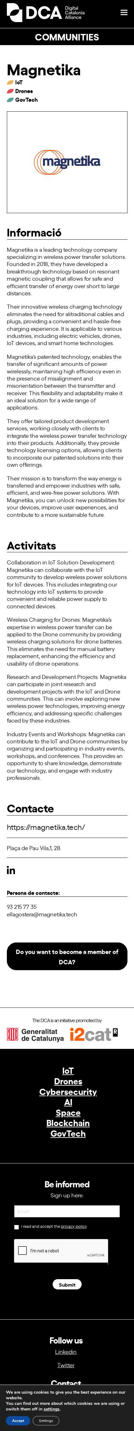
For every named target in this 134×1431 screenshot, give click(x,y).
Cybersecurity (68, 1091)
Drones (68, 1080)
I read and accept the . (54, 1226)
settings (52, 1409)
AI (68, 1101)
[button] (124, 12)
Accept (18, 1420)
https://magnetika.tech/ (46, 826)
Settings (46, 1420)
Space (68, 1112)
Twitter (65, 1364)
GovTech (68, 1133)
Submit (67, 1284)
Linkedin (66, 1351)
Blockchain (68, 1122)
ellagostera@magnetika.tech (42, 914)
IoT (68, 1070)
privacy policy (74, 1226)
